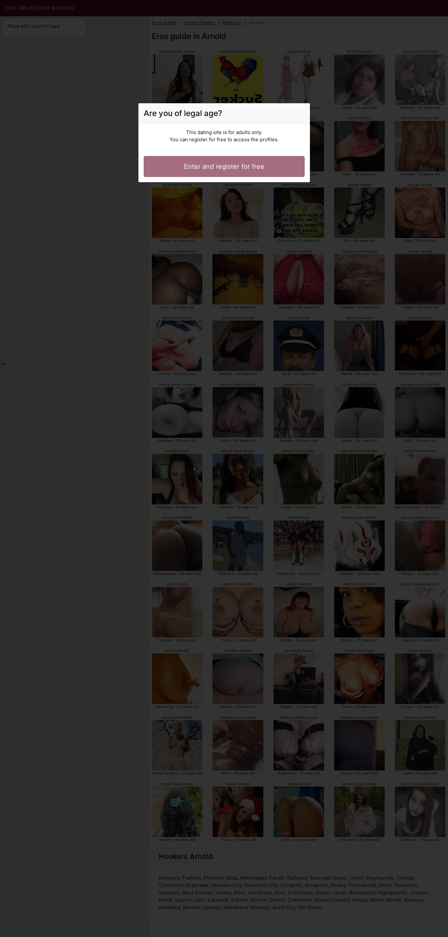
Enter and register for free (224, 166)
